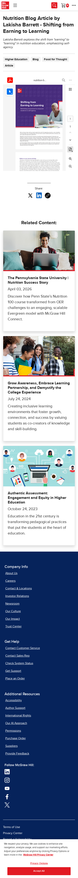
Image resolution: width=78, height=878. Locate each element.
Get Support (13, 670)
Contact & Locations (18, 588)
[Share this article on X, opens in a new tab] (30, 195)
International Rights (18, 715)
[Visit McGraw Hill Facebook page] (7, 796)
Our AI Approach (16, 723)
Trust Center (13, 626)
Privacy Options (39, 863)
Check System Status (19, 663)
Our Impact (12, 618)
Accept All (38, 871)
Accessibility (13, 700)
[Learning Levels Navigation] (15, 5)
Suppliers (11, 745)
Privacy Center (12, 833)
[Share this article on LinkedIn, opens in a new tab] (39, 195)
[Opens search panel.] (54, 5)
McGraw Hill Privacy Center (38, 855)
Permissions (13, 730)
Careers (10, 580)
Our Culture (13, 611)
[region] (39, 858)
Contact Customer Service (22, 648)
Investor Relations (17, 596)
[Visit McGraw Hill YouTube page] (7, 788)
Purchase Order (15, 738)
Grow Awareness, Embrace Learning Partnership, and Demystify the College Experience (39, 387)
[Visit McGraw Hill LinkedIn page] (7, 771)
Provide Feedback (17, 753)
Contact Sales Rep (17, 655)
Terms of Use (11, 827)
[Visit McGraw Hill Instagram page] (7, 779)
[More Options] (73, 5)
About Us (11, 573)
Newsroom (12, 603)
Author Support (15, 707)
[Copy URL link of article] (48, 195)
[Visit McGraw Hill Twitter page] (7, 804)
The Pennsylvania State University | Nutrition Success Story (38, 280)
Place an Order (15, 678)
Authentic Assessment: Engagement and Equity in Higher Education (37, 497)
